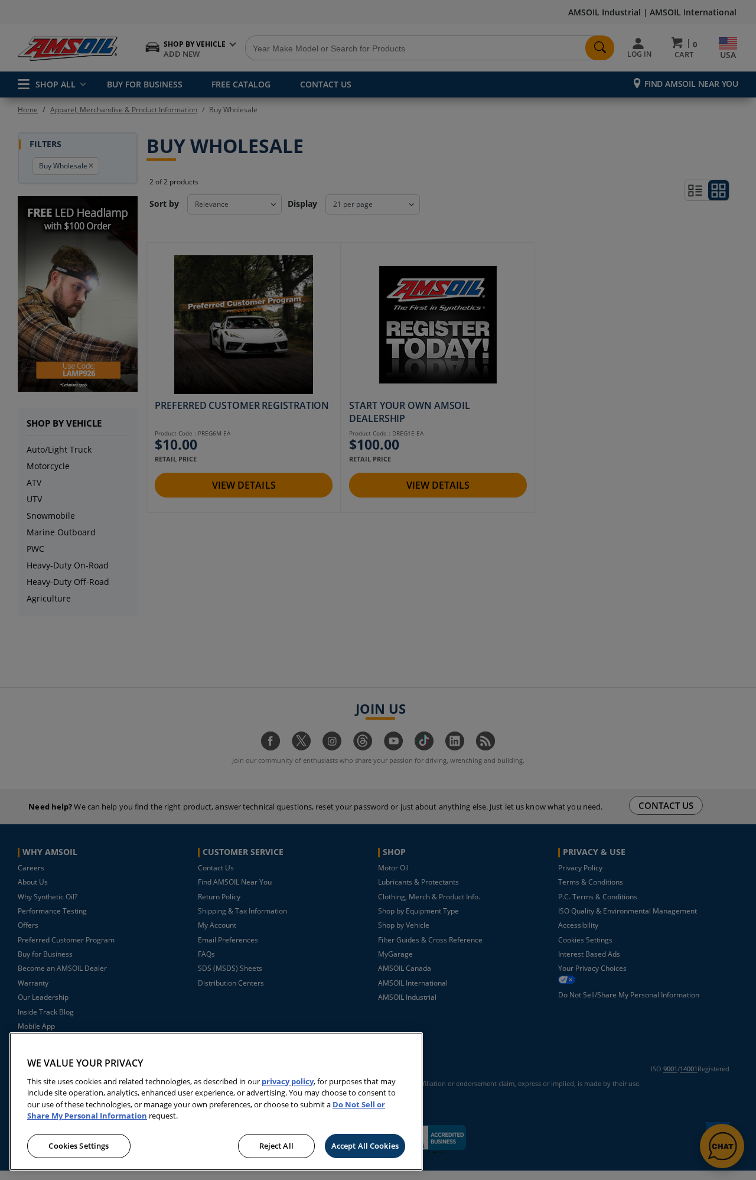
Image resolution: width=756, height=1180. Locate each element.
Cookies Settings (78, 1145)
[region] (216, 1101)
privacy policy (288, 1081)
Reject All (276, 1145)
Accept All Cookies (365, 1145)
